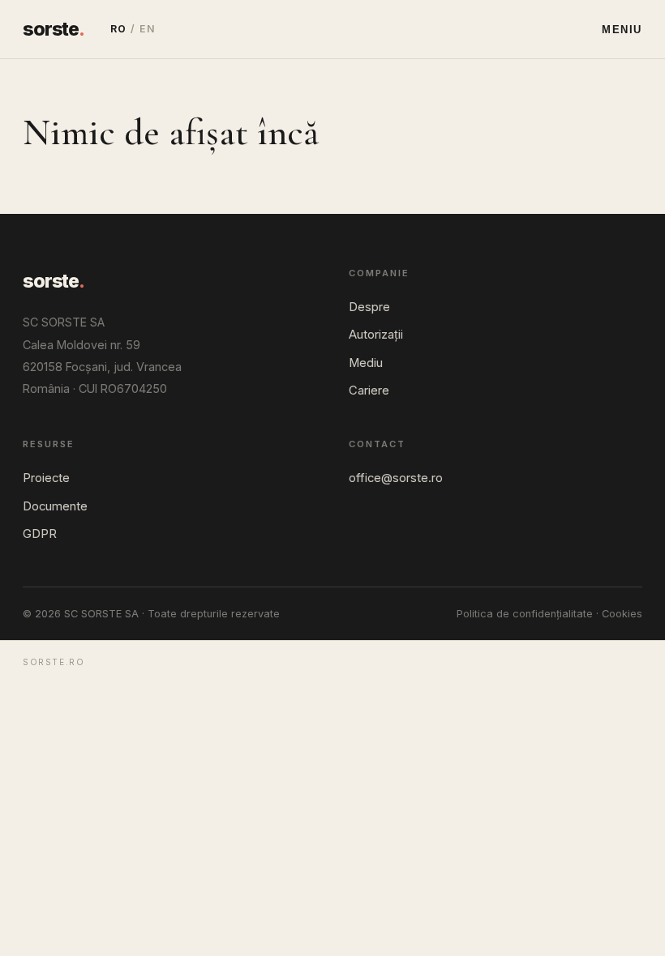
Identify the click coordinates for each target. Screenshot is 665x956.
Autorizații (376, 334)
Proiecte (46, 478)
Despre (369, 307)
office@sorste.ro (396, 478)
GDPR (40, 534)
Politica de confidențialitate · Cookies (549, 614)
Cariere (369, 390)
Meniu (622, 29)
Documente (55, 506)
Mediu (366, 363)
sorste (53, 29)
